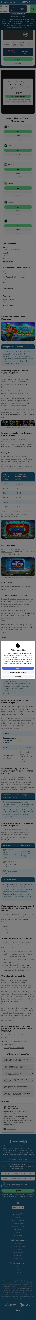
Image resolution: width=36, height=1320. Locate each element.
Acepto (18, 668)
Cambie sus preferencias (18, 672)
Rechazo (18, 676)
